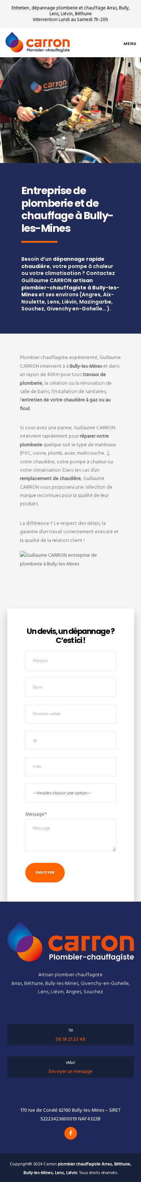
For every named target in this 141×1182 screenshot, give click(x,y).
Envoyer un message (71, 1071)
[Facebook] (70, 1133)
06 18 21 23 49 (70, 1039)
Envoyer (44, 872)
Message (36, 814)
